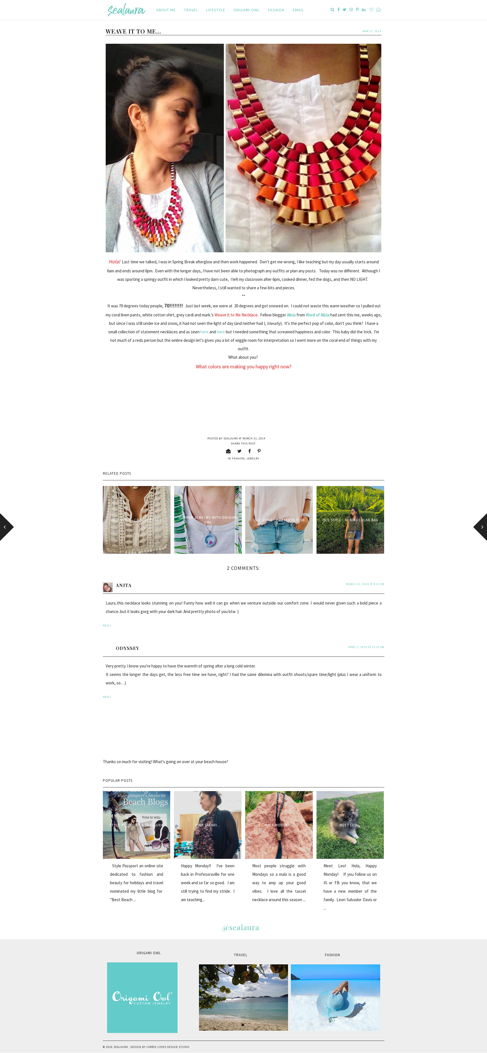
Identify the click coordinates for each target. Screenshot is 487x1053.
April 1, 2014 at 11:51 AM (366, 647)
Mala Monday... (279, 825)
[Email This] (228, 451)
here (204, 331)
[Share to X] (239, 451)
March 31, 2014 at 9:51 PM (365, 584)
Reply (107, 625)
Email (298, 9)
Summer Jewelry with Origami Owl (207, 520)
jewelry (252, 458)
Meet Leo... (350, 825)
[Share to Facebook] (249, 451)
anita (124, 585)
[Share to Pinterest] (259, 451)
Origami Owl (247, 9)
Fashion (276, 9)
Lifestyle (215, 9)
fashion (238, 458)
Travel (191, 9)
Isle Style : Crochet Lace (137, 520)
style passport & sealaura (136, 825)
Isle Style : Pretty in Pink (279, 520)
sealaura (121, 1047)
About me (166, 9)
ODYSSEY (127, 648)
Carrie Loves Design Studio (168, 1047)
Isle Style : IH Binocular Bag (350, 520)
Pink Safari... (207, 825)
